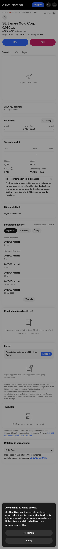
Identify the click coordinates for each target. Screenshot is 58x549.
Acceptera (29, 532)
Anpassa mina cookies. (15, 525)
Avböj (29, 540)
